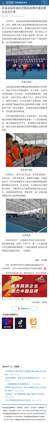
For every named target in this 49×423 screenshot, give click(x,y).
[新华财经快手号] (34, 323)
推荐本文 (25, 309)
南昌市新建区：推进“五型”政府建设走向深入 (22, 378)
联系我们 (20, 407)
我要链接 (41, 407)
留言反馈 (26, 299)
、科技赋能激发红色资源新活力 (17, 384)
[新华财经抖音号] (21, 323)
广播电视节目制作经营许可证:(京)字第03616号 (29, 419)
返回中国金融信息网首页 (12, 299)
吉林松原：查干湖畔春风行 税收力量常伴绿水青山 (25, 394)
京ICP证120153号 (26, 413)
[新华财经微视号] (8, 323)
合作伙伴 (34, 407)
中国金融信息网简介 (8, 407)
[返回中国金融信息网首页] (45, 268)
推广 (12, 367)
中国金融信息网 (8, 413)
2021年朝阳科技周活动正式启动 (18, 400)
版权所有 (16, 413)
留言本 (26, 407)
